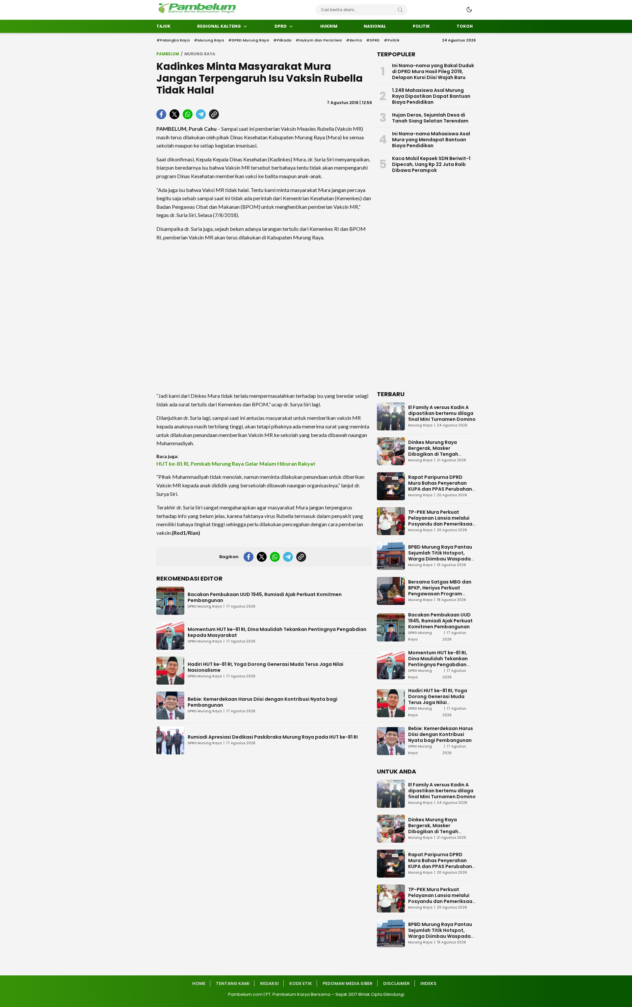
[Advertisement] (264, 316)
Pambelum (167, 54)
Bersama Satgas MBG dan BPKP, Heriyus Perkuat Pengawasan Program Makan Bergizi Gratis (439, 591)
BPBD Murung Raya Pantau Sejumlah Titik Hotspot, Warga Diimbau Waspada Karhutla (440, 556)
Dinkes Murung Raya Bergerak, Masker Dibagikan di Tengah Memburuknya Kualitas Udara (436, 454)
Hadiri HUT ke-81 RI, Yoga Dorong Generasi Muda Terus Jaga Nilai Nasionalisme (265, 667)
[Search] (400, 10)
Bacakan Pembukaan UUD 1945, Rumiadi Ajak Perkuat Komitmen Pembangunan (265, 597)
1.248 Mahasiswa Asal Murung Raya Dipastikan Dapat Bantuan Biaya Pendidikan (431, 96)
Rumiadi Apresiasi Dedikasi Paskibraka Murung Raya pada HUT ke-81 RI (273, 737)
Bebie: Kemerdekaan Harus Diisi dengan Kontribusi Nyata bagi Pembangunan (262, 702)
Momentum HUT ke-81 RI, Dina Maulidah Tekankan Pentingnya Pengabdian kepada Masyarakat (277, 632)
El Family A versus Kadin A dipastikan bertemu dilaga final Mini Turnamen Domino (442, 413)
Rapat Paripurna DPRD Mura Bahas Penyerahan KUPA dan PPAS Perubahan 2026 (440, 486)
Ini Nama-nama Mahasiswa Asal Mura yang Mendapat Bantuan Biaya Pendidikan (431, 139)
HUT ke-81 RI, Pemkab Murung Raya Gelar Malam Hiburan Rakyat (235, 463)
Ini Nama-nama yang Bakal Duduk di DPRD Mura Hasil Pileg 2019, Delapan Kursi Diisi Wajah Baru (433, 71)
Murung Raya (199, 54)
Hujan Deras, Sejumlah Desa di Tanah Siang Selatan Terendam (430, 118)
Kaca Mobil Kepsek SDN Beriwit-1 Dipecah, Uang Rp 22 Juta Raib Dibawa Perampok (431, 164)
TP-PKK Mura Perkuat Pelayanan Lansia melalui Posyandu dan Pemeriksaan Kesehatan (441, 521)
